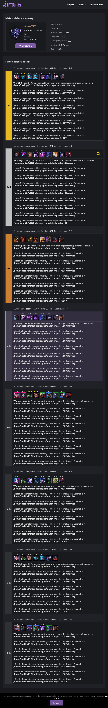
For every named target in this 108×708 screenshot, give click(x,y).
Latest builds (96, 4)
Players (70, 4)
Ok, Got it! (57, 703)
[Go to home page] (12, 4)
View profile (25, 46)
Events (82, 4)
